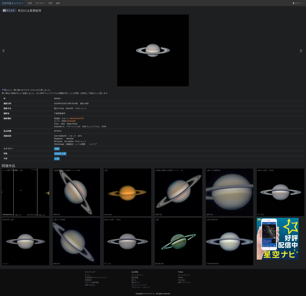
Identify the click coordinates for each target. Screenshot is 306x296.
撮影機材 (7, 118)
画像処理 (7, 135)
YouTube (181, 280)
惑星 (57, 148)
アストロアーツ (137, 275)
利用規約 (88, 280)
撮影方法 (7, 108)
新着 (30, 3)
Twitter (180, 277)
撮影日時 (7, 103)
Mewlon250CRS (77, 118)
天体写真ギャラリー (12, 3)
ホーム (87, 275)
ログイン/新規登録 (92, 282)
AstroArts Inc (150, 293)
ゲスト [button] (297, 3)
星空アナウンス (184, 282)
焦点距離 (7, 131)
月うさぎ (10, 10)
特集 (50, 3)
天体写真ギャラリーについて (96, 277)
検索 (58, 3)
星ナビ (134, 280)
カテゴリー (40, 3)
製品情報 (134, 277)
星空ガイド (135, 282)
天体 (5, 158)
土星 (57, 158)
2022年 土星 (60, 153)
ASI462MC (71, 121)
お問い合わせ (90, 284)
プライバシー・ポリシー (140, 287)
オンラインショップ (139, 284)
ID (4, 98)
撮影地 (6, 113)
